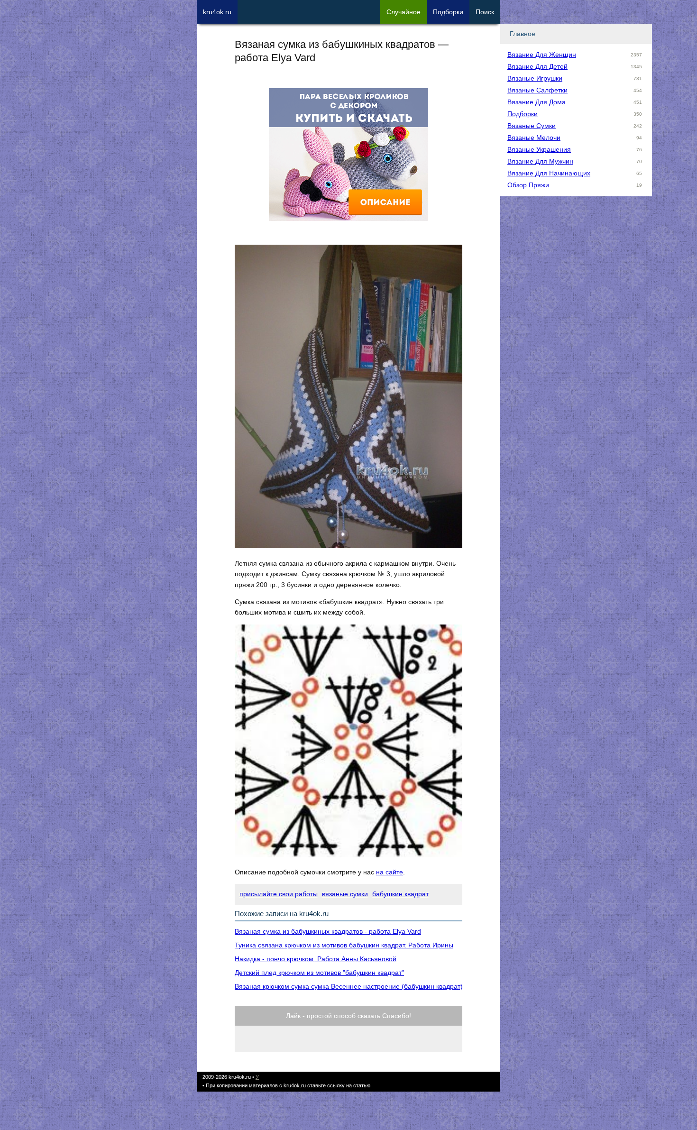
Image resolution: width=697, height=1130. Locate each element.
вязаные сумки (345, 894)
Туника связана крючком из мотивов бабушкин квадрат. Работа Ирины (344, 945)
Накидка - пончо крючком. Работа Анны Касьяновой (315, 959)
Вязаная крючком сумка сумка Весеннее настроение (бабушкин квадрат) (349, 986)
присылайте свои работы (278, 894)
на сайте (389, 872)
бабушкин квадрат (400, 894)
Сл (403, 12)
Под (448, 12)
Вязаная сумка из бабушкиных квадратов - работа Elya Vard (328, 931)
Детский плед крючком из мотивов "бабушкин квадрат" (319, 972)
